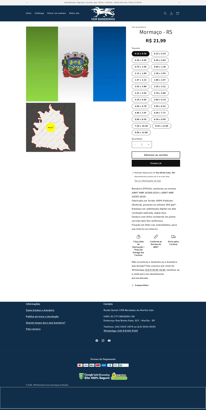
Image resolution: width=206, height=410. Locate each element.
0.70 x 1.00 (140, 66)
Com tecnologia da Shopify (57, 385)
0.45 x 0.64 (160, 60)
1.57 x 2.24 (140, 80)
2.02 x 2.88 (140, 86)
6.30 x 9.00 (160, 119)
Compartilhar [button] (142, 285)
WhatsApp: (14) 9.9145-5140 (121, 330)
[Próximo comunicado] (179, 2)
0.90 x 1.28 (160, 66)
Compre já (155, 163)
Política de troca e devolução (42, 316)
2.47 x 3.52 (140, 93)
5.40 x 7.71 (160, 112)
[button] (165, 13)
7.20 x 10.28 (141, 126)
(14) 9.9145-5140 (155, 270)
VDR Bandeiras (39, 385)
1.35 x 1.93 (160, 73)
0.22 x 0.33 (160, 53)
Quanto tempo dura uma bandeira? (45, 322)
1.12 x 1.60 (140, 73)
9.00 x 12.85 (141, 132)
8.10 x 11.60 (161, 126)
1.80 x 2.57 (160, 80)
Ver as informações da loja (148, 180)
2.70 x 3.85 (160, 93)
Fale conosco (33, 329)
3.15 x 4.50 (140, 99)
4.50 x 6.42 (160, 106)
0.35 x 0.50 (140, 60)
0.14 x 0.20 (140, 53)
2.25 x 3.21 (160, 86)
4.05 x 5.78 (140, 106)
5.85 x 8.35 (140, 119)
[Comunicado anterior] (27, 2)
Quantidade (137, 139)
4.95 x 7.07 (140, 112)
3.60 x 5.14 (160, 99)
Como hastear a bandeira (40, 310)
